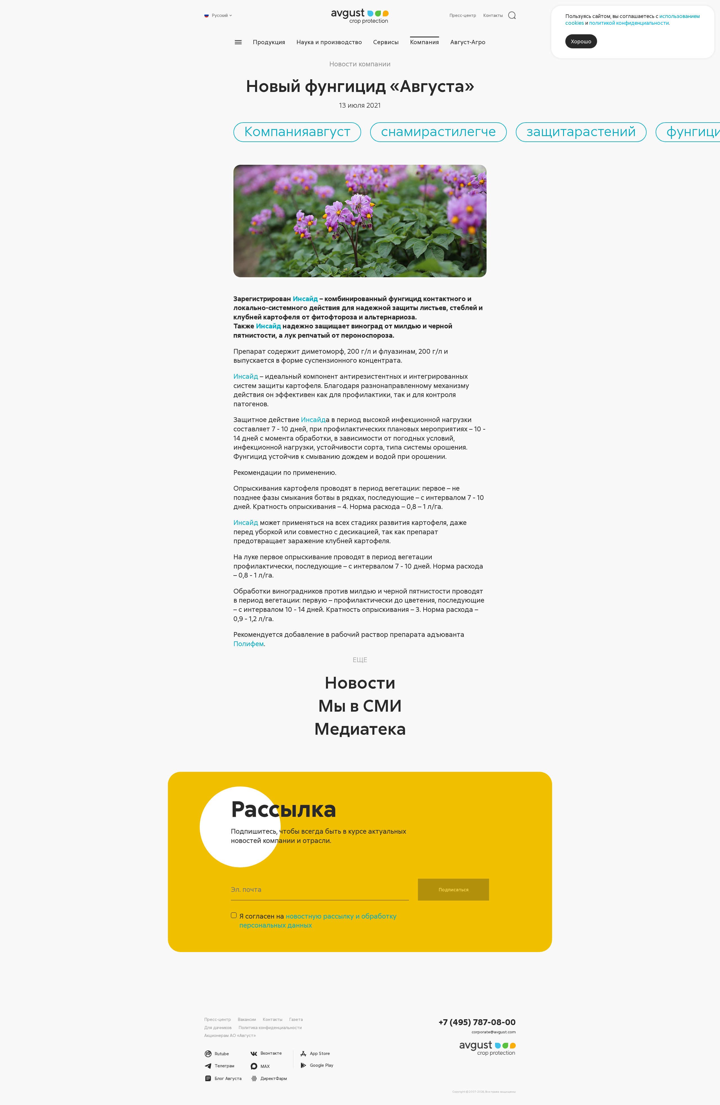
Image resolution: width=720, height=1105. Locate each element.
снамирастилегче (438, 130)
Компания (424, 42)
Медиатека (360, 728)
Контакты (493, 15)
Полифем (248, 643)
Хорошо (581, 41)
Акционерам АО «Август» (230, 1035)
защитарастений (581, 130)
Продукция (269, 42)
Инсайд (305, 298)
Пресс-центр (462, 15)
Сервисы (386, 42)
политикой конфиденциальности (629, 23)
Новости (360, 682)
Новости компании (360, 64)
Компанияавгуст (297, 130)
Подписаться (454, 889)
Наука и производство (329, 42)
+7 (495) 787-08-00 (477, 1022)
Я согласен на (318, 920)
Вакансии (247, 1019)
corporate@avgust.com (494, 1031)
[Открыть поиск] (512, 15)
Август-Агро (467, 42)
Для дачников (218, 1027)
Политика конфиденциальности (270, 1027)
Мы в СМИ (360, 705)
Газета (296, 1019)
